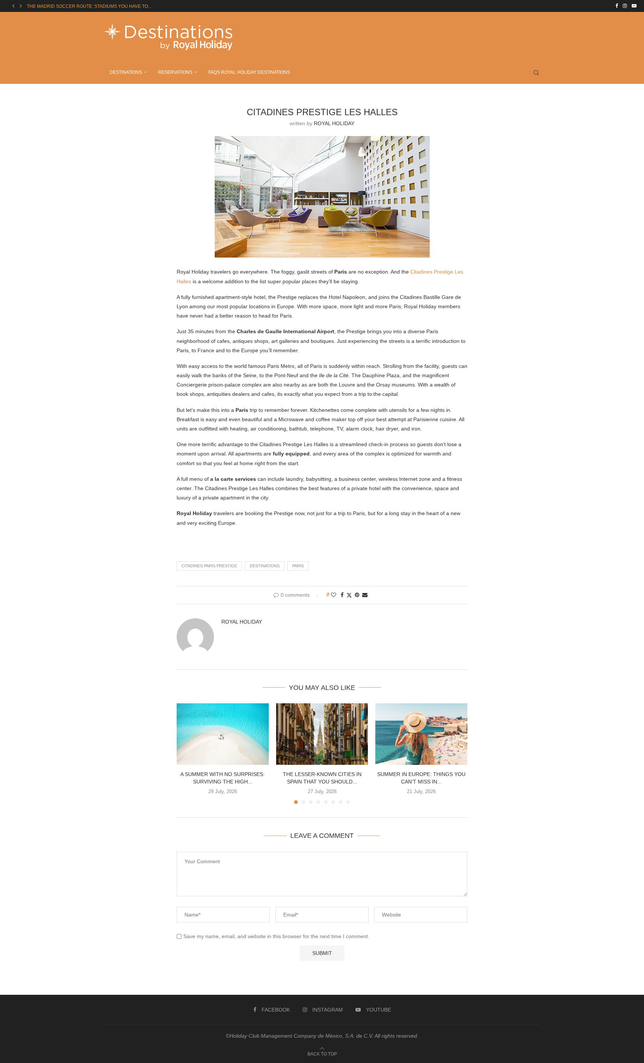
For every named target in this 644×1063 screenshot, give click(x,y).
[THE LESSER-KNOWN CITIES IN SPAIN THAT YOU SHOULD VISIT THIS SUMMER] (322, 733)
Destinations (265, 566)
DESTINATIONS (126, 72)
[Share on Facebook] (342, 595)
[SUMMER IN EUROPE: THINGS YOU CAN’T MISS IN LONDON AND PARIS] (421, 733)
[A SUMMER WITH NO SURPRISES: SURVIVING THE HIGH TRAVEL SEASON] (223, 733)
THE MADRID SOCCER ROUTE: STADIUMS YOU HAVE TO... (89, 6)
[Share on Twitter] (349, 595)
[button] (13, 6)
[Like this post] (333, 595)
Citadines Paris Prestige (209, 566)
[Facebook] (616, 6)
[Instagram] (625, 6)
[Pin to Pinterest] (357, 595)
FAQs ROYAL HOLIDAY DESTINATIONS (249, 72)
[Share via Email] (364, 595)
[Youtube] (634, 6)
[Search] (536, 72)
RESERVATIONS (175, 72)
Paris (298, 566)
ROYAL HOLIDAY (334, 123)
